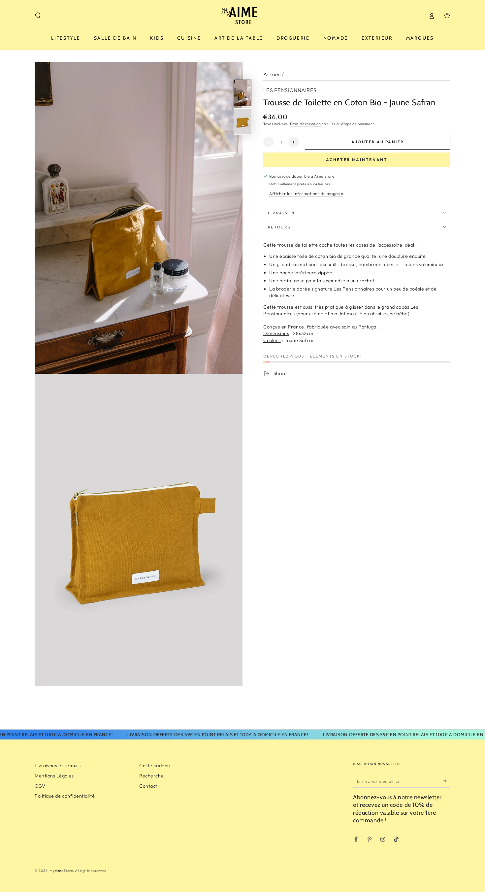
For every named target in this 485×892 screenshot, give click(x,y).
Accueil (271, 74)
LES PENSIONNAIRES (290, 90)
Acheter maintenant (357, 159)
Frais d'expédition (305, 123)
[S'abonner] (446, 780)
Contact (148, 786)
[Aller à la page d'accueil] (242, 15)
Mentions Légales (54, 776)
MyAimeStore (61, 870)
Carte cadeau (154, 766)
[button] (38, 15)
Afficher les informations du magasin (306, 193)
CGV (40, 786)
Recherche (151, 776)
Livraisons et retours (58, 766)
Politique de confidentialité (65, 796)
